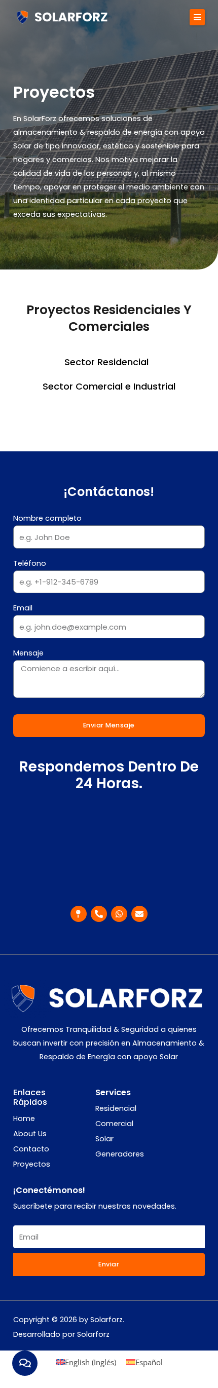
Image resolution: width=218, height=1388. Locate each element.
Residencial (115, 1108)
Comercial (114, 1124)
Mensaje (28, 653)
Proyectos (31, 1164)
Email (22, 608)
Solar (104, 1139)
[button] (197, 17)
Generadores (119, 1154)
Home (24, 1118)
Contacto (31, 1149)
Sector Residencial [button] (106, 362)
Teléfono (29, 563)
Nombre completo (47, 518)
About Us (30, 1134)
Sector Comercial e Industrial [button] (109, 386)
